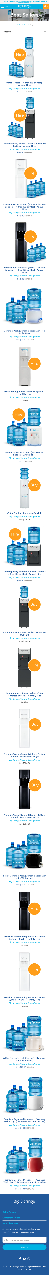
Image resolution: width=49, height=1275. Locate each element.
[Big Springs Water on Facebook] (20, 1259)
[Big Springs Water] (24, 6)
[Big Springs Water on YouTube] (24, 1259)
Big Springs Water (17, 1266)
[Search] (39, 6)
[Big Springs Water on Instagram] (29, 1259)
